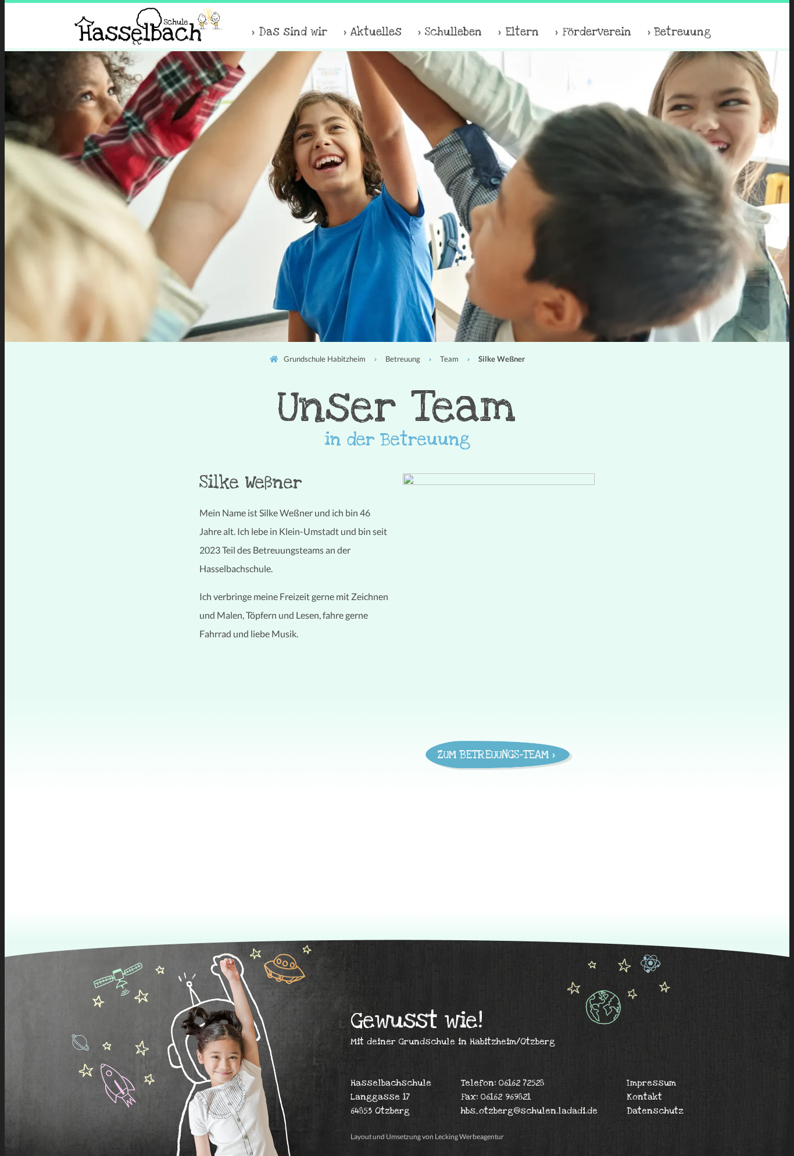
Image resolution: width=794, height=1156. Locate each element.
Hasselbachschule (148, 25)
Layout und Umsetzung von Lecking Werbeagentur (427, 1136)
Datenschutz (655, 1110)
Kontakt (644, 1097)
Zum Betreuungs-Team (493, 755)
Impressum (651, 1083)
